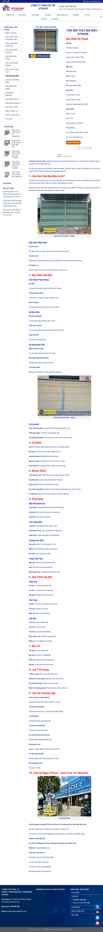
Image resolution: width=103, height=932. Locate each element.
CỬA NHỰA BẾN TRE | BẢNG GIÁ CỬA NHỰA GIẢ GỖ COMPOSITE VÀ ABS (12, 194)
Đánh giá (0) (67, 156)
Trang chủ (10, 15)
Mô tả (59, 156)
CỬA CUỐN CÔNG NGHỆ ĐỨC (11, 44)
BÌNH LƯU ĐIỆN (10, 33)
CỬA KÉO (48, 15)
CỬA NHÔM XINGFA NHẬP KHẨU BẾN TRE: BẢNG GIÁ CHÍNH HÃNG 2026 (12, 203)
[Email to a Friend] (83, 148)
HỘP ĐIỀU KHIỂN (11, 107)
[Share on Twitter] (79, 148)
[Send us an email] (4, 1)
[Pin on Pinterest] (86, 148)
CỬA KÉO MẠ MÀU (12, 76)
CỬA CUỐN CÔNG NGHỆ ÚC (11, 51)
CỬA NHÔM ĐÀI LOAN (11, 87)
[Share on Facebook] (75, 148)
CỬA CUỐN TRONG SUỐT (12, 70)
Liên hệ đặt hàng (73, 142)
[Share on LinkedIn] (90, 148)
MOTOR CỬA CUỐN (12, 115)
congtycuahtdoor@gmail (14, 911)
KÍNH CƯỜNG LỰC (62, 15)
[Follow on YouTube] (8, 1)
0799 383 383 (70, 6)
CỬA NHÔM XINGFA (12, 103)
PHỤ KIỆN (76, 15)
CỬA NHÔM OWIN (11, 99)
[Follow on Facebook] (2, 1)
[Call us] (6, 1)
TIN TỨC (87, 15)
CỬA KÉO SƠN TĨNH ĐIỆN (12, 81)
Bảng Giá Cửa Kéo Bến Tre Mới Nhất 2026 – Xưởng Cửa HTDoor (12, 212)
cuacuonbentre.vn (43, 848)
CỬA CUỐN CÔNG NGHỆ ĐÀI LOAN (11, 38)
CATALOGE (54, 19)
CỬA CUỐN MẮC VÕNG (11, 57)
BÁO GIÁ (44, 19)
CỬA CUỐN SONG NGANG (11, 64)
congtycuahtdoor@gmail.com (92, 1)
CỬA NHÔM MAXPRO (9, 94)
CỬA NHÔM (35, 15)
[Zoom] (31, 57)
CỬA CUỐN (22, 15)
